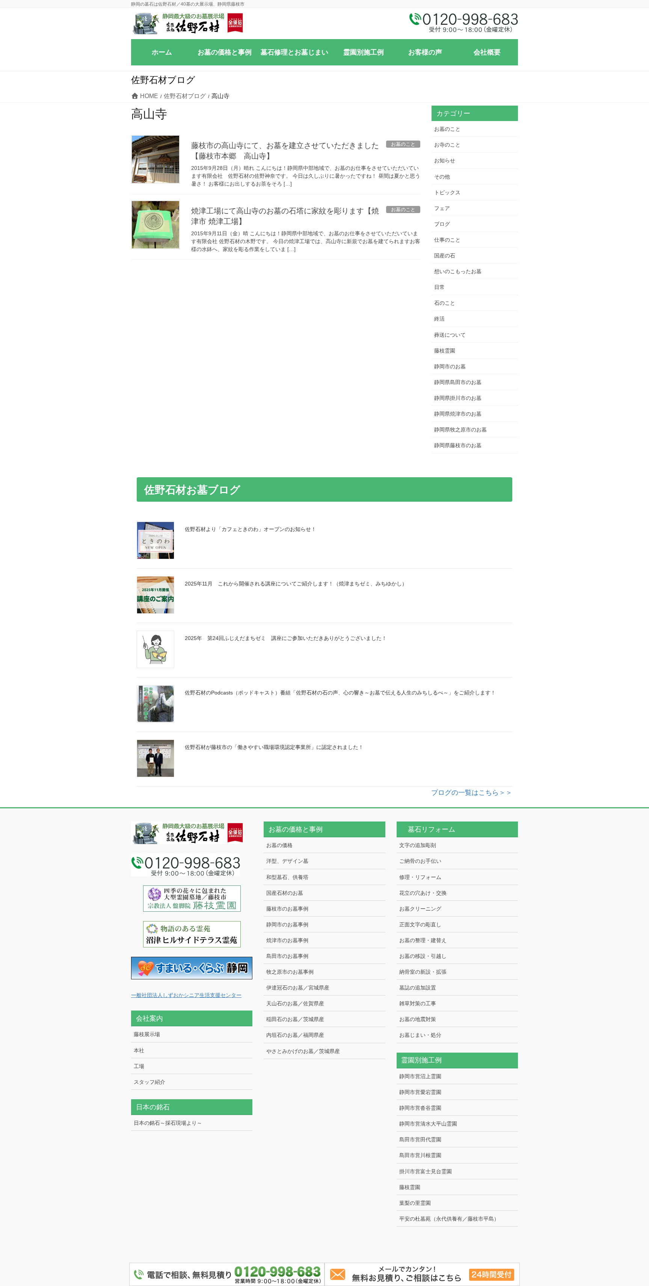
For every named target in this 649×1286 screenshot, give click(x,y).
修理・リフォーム (420, 877)
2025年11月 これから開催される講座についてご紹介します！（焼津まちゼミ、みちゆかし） (296, 584)
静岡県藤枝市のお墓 (457, 445)
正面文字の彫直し (420, 924)
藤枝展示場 (147, 1034)
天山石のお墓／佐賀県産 (295, 1003)
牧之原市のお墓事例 (290, 972)
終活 (439, 319)
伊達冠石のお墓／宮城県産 (297, 988)
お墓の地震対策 (417, 1019)
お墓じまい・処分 (420, 1035)
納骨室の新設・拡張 (423, 972)
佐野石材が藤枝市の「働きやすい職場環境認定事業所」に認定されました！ (274, 747)
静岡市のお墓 (450, 366)
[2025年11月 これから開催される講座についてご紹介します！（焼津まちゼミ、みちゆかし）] (155, 595)
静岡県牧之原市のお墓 (460, 430)
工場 (139, 1066)
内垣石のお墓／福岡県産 (295, 1035)
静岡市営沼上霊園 (420, 1076)
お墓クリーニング (420, 909)
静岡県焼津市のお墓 (457, 414)
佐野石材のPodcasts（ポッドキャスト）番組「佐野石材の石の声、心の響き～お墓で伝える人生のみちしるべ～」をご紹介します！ (340, 693)
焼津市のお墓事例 (287, 940)
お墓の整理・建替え (423, 940)
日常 (439, 287)
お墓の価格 (279, 845)
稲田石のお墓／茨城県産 (295, 1019)
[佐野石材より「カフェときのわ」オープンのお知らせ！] (155, 540)
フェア (442, 208)
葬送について (450, 335)
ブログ (442, 224)
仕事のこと (447, 240)
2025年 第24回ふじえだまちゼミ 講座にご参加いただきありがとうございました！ (286, 638)
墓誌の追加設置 (417, 988)
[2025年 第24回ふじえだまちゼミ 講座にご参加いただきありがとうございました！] (155, 649)
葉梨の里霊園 (415, 1203)
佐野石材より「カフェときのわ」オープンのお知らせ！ (250, 529)
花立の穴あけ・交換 (423, 893)
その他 (442, 177)
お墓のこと (447, 129)
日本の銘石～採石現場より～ (168, 1123)
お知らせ (444, 160)
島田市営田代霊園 (420, 1139)
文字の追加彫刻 (417, 845)
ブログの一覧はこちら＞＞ (471, 792)
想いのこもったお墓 (457, 271)
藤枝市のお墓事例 (287, 909)
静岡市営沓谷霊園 (420, 1108)
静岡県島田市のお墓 (457, 382)
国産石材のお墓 (284, 893)
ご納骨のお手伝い (420, 861)
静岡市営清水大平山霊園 (428, 1124)
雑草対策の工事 (417, 1003)
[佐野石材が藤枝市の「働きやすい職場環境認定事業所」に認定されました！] (155, 758)
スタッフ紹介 (149, 1082)
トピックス (447, 192)
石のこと (444, 303)
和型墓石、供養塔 (287, 877)
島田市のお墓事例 (287, 956)
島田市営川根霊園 (420, 1155)
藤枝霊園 (444, 351)
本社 (139, 1050)
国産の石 (444, 256)
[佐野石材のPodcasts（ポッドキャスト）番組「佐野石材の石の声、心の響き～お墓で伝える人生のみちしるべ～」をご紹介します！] (155, 704)
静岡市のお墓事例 (287, 924)
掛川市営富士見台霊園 (425, 1171)
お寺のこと (447, 145)
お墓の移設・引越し (423, 956)
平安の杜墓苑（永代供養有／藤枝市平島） (449, 1219)
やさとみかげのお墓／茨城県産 (303, 1051)
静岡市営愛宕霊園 (420, 1092)
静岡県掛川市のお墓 (457, 398)
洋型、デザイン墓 (287, 861)
